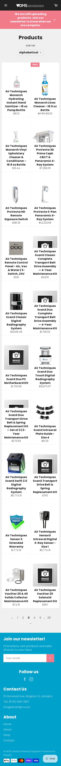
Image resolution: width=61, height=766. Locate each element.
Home (7, 724)
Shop (6, 735)
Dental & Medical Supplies (26, 751)
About (7, 729)
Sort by (30, 45)
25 (49, 618)
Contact (9, 740)
